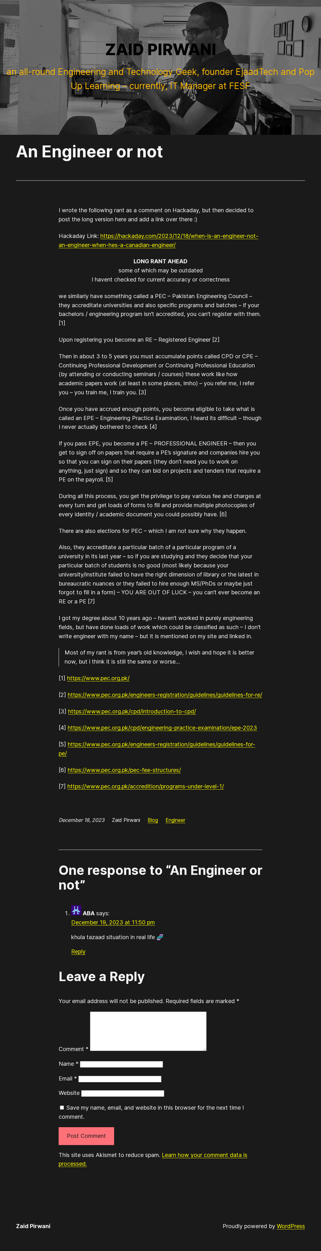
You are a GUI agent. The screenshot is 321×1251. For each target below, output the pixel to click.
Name (68, 1063)
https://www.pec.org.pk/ (98, 678)
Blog (153, 820)
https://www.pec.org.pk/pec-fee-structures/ (124, 770)
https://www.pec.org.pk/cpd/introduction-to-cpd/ (132, 711)
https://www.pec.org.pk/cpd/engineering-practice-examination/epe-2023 (162, 727)
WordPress (291, 1226)
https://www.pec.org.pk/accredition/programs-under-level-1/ (145, 786)
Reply (78, 951)
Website (69, 1093)
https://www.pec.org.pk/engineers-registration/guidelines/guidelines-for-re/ (165, 694)
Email (68, 1078)
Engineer (175, 820)
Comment (73, 1049)
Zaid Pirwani (160, 49)
